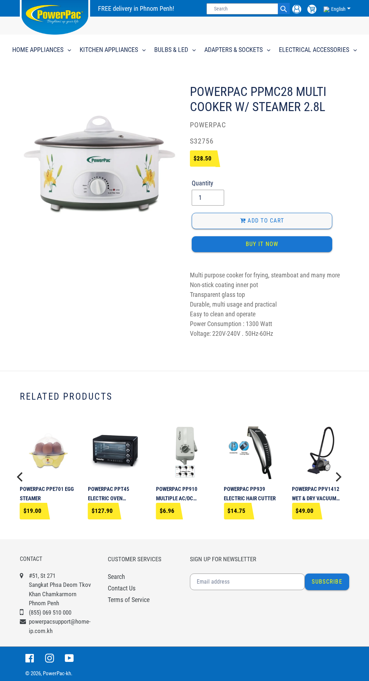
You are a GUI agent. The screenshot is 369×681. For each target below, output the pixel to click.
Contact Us (121, 588)
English (338, 9)
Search (116, 576)
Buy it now (262, 244)
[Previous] (20, 477)
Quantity (202, 183)
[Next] (338, 477)
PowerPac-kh (57, 673)
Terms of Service (129, 599)
